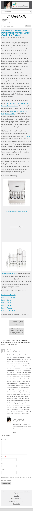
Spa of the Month (24, 314)
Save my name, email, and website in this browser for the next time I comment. (16, 479)
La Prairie (27, 136)
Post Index (4, 20)
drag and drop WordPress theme (22, 492)
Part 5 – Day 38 (6, 305)
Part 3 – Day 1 (6, 300)
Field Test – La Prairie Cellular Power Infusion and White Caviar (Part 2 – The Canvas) (16, 331)
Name (3, 457)
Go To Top (16, 496)
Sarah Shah (17, 419)
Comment (3, 439)
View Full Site (16, 504)
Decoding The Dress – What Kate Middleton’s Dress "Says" (16, 323)
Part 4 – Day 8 (6, 303)
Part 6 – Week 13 (7, 308)
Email (3, 463)
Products (16, 314)
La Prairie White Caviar (9, 273)
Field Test (10, 314)
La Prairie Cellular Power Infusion (16, 211)
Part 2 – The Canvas (8, 297)
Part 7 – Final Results (8, 310)
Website (3, 469)
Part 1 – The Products (8, 295)
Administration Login (16, 498)
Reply (8, 417)
